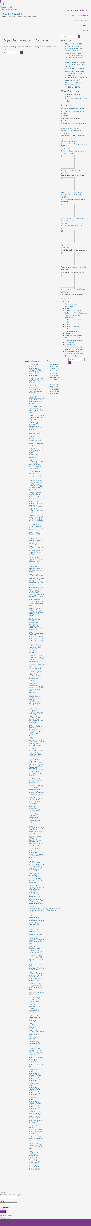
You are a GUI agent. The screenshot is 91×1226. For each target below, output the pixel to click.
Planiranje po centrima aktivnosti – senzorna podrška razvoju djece (36, 541)
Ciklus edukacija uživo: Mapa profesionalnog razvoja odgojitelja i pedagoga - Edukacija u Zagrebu (36, 877)
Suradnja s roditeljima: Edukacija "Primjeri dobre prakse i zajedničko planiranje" (36, 829)
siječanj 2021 (54, 389)
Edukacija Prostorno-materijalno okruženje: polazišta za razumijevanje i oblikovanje (36, 550)
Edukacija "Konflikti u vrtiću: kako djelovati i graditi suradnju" (36, 666)
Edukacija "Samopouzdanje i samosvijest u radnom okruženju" (35, 950)
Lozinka (2, 1201)
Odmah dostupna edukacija (74, 338)
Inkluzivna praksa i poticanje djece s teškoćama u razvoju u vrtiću (36, 527)
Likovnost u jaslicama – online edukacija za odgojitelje (36, 417)
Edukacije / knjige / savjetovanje (77, 11)
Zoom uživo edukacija (72, 356)
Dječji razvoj (69, 306)
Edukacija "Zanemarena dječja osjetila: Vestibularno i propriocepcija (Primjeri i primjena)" (36, 688)
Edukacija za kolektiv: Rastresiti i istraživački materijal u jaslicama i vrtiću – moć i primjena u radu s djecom (36, 637)
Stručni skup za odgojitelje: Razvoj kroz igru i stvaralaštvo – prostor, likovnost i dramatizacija (35, 700)
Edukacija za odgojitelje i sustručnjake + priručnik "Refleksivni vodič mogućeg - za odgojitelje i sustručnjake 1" (36, 1075)
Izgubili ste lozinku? (6, 1216)
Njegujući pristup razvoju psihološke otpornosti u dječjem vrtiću (36, 1146)
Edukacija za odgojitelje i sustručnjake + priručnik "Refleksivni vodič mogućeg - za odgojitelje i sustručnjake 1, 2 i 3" (36, 370)
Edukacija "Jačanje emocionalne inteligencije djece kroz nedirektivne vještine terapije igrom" (35, 730)
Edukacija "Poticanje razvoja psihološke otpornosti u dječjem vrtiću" (36, 958)
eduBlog (67, 308)
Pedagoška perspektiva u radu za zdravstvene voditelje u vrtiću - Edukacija (35, 752)
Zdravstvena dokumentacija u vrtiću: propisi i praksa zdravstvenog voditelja (36, 389)
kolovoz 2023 (54, 371)
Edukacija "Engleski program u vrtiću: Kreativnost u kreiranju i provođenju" (35, 649)
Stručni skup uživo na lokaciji (74, 349)
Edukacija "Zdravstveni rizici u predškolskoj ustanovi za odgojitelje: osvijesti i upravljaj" (36, 742)
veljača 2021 (54, 387)
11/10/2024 (65, 133)
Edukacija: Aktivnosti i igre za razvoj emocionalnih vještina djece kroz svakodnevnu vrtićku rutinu (36, 579)
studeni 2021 (54, 375)
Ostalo (84, 25)
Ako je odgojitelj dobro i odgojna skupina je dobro (35, 1168)
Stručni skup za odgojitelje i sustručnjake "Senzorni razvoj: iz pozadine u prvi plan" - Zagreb (36, 853)
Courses (67, 302)
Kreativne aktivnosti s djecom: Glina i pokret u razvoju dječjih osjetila (75, 64)
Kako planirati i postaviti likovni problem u (72, 112)
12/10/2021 (65, 197)
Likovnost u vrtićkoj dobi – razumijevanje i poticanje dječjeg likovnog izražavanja (36, 518)
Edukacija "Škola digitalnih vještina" (35, 534)
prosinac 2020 (55, 391)
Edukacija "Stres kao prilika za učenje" (36, 1065)
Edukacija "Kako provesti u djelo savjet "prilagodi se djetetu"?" (35, 1120)
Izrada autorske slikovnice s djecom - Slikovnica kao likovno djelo (36, 602)
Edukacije (68, 324)
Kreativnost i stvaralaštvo (73, 336)
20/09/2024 (65, 149)
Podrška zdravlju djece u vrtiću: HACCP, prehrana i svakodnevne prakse (36, 474)
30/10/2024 (65, 116)
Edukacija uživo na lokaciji (73, 311)
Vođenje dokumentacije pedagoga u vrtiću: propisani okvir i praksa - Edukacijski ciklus (36, 441)
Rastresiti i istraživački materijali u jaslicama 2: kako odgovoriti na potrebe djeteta (36, 400)
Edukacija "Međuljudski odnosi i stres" (36, 993)
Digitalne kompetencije (72, 304)
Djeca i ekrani (66, 245)
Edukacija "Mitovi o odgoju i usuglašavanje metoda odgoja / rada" (36, 967)
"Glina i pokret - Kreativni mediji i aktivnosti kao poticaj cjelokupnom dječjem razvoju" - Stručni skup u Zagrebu (36, 865)
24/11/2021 (65, 173)
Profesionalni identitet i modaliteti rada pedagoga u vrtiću (36, 941)
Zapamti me (5, 1208)
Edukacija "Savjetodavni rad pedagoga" (35, 1026)
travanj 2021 (54, 382)
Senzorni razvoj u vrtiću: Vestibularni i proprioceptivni (71, 129)
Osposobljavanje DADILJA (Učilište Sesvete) (35, 1043)
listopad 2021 (54, 378)
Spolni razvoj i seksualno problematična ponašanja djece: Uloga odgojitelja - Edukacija (35, 818)
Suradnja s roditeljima (72, 351)
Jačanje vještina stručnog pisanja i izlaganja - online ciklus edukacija (35, 560)
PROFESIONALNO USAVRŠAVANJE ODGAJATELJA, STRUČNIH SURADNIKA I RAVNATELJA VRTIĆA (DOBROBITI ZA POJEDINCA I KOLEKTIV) (76, 82)
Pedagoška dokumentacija (73, 340)
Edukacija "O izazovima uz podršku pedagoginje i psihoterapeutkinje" (36, 711)
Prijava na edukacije (81, 20)
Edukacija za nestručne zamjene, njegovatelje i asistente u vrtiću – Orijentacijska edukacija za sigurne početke (36, 506)
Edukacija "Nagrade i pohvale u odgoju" (36, 1113)
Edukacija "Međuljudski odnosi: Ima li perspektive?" (36, 1059)
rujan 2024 (54, 366)
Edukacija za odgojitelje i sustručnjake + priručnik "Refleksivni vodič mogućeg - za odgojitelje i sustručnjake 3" (36, 1103)
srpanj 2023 (54, 373)
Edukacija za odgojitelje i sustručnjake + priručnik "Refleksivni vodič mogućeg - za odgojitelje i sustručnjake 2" (36, 1089)
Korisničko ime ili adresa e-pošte (11, 1195)
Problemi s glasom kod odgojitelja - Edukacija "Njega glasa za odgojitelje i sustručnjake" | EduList (36, 676)
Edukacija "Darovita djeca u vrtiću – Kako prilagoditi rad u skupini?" (36, 720)
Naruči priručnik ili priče (80, 15)
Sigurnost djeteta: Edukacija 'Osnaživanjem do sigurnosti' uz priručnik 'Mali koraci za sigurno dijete (36, 841)
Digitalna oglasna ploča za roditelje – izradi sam (36, 780)
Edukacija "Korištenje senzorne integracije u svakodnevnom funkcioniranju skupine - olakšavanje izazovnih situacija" (36, 790)
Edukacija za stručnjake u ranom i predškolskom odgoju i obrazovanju (76, 315)
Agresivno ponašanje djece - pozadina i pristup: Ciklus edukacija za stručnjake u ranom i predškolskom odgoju (36, 592)
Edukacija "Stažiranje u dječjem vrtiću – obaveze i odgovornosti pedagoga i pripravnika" (36, 453)
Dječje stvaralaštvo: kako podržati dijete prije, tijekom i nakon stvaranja (36, 409)
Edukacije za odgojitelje (73, 326)
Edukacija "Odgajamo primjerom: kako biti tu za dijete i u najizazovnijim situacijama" (36, 1008)
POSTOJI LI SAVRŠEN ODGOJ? (72, 170)
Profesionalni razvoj (71, 342)
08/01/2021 (65, 248)
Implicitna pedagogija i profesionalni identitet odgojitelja (36, 901)
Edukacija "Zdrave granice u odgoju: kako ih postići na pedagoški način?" (35, 1051)
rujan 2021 (54, 380)
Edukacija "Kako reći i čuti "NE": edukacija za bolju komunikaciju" (36, 658)
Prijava (85, 30)
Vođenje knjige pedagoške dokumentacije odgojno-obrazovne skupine (35, 426)
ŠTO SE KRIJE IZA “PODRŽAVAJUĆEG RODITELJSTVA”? (74, 219)
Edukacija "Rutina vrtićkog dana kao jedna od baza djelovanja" (35, 1018)
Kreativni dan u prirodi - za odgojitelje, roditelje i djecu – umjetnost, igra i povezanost (36, 1129)
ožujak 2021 (54, 384)
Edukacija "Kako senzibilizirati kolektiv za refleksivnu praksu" (35, 932)
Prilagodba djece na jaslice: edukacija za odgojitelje (36, 380)
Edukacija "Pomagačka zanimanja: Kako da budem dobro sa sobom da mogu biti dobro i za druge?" (36, 977)
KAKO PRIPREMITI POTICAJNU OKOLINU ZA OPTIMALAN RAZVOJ (72, 193)
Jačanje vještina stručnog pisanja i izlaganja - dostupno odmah (36, 569)
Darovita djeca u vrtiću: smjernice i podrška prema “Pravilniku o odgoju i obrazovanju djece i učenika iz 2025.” (36, 485)
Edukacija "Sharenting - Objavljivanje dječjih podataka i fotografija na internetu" (36, 1034)
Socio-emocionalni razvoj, (73, 347)
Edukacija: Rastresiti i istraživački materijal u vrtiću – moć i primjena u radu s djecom (36, 465)
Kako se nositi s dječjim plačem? (73, 289)
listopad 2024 (55, 364)
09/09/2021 (65, 223)
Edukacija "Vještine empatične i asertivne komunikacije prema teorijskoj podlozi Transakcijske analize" (44, 909)
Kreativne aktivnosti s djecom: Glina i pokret (74, 145)
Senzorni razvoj (70, 345)
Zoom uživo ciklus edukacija (74, 354)
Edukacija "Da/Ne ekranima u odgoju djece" (35, 1138)
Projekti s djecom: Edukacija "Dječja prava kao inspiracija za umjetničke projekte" (36, 612)
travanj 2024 (54, 368)
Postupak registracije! (7, 1225)
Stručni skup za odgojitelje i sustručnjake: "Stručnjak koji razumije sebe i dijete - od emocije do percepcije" (36, 624)
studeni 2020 (54, 393)
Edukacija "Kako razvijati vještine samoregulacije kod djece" (35, 986)
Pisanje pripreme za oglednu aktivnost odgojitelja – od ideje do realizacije (36, 495)
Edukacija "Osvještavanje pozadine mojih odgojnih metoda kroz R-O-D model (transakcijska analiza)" (36, 920)
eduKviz (67, 329)
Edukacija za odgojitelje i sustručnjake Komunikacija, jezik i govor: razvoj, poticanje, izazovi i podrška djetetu (36, 1157)
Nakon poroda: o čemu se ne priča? (74, 267)
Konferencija (69, 333)
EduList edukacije (12, 13)
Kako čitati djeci (35, 433)
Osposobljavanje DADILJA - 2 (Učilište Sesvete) (35, 1000)
